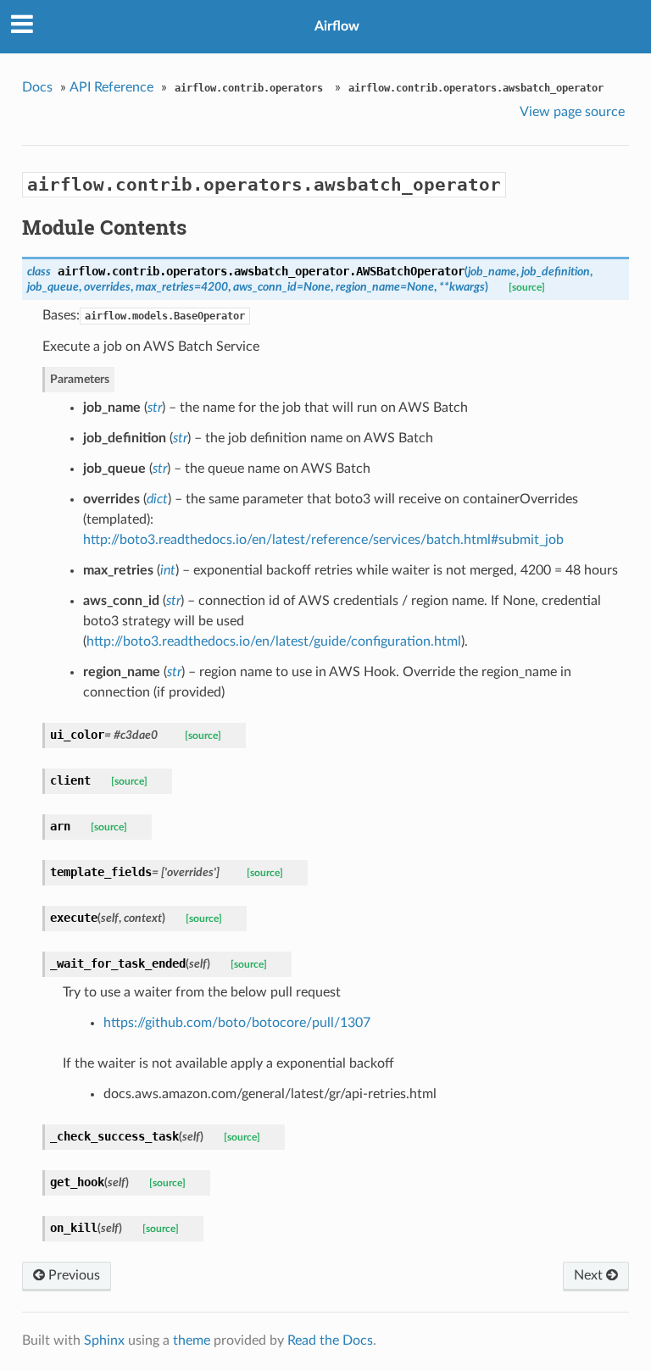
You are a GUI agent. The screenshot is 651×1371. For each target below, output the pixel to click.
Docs (37, 87)
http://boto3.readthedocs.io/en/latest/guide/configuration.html (273, 641)
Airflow (336, 26)
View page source (572, 112)
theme (191, 1340)
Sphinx (104, 1340)
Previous (72, 1275)
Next (590, 1275)
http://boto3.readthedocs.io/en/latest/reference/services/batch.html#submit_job (323, 540)
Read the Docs (330, 1340)
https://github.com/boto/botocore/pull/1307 (236, 1023)
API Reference (111, 87)
